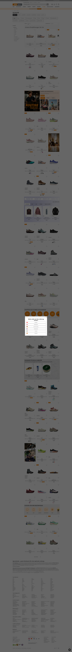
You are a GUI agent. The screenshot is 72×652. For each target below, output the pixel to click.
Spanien (36, 333)
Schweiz (36, 322)
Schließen (46, 317)
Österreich (36, 324)
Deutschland (36, 326)
